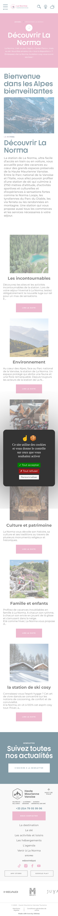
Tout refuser (30, 471)
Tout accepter (30, 465)
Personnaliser (29, 477)
